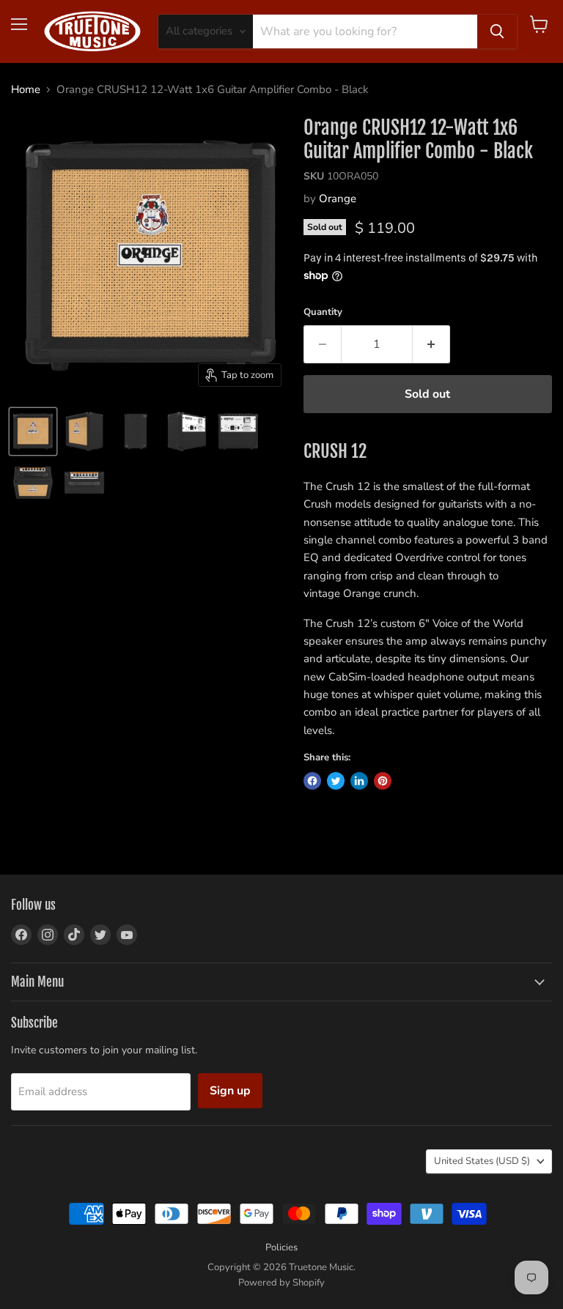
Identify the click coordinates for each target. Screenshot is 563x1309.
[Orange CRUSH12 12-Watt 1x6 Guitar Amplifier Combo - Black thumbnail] (33, 431)
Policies (281, 1247)
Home (25, 90)
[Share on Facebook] (312, 781)
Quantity (322, 312)
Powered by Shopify (281, 1282)
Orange (337, 198)
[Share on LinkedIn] (359, 781)
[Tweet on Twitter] (336, 781)
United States (482, 1161)
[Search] (497, 31)
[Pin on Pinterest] (382, 781)
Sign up (230, 1091)
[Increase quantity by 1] (431, 344)
